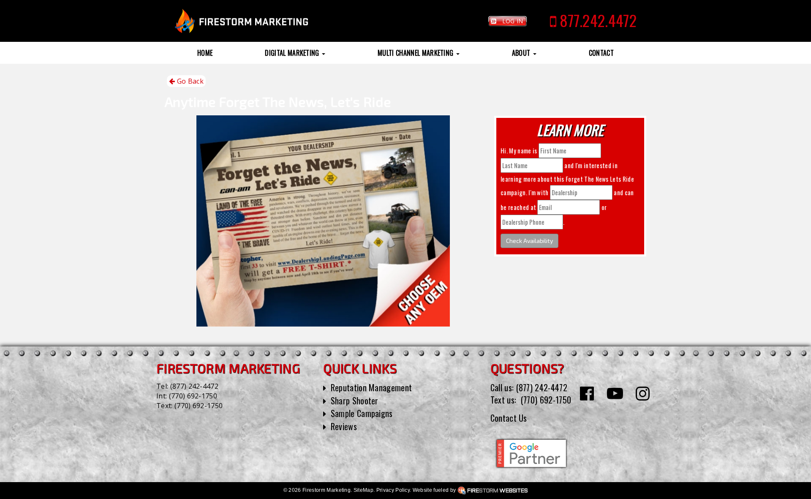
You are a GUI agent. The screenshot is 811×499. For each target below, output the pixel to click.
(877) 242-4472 (194, 386)
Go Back (189, 81)
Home (204, 53)
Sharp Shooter (354, 400)
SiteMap (363, 490)
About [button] (522, 53)
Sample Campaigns (362, 413)
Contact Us (508, 418)
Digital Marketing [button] (293, 53)
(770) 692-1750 (193, 396)
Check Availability (529, 240)
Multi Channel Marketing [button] (416, 53)
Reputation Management (371, 387)
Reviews (344, 426)
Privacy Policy (393, 490)
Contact (601, 53)
